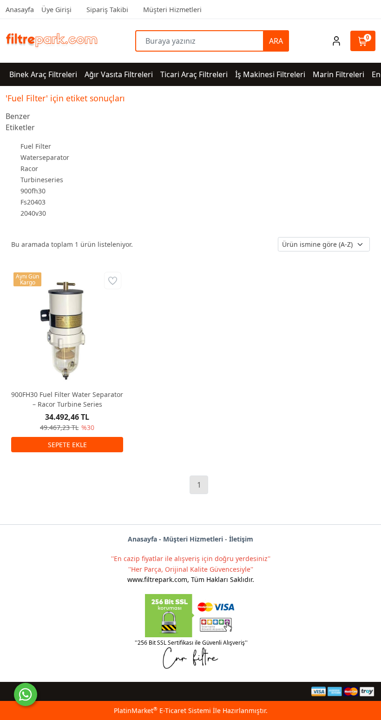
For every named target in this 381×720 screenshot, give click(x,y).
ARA (276, 41)
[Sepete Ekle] (67, 444)
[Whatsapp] (25, 694)
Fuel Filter (35, 146)
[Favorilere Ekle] (113, 280)
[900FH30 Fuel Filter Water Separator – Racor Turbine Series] (67, 326)
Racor (29, 168)
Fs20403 (33, 202)
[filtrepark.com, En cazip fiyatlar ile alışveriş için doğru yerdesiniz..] (52, 41)
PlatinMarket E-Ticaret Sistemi (162, 710)
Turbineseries (41, 179)
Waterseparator (44, 157)
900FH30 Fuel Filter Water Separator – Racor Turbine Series (67, 399)
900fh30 (33, 190)
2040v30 (33, 213)
